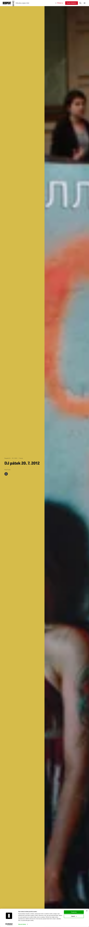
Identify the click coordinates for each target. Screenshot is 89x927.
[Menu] (84, 3)
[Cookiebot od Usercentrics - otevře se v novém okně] (9, 924)
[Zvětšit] (66, 466)
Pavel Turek (7, 469)
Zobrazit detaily (22, 924)
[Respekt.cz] (7, 3)
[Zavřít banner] (86, 910)
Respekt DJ (7, 458)
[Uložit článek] (6, 474)
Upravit (73, 916)
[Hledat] (80, 3)
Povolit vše (74, 912)
